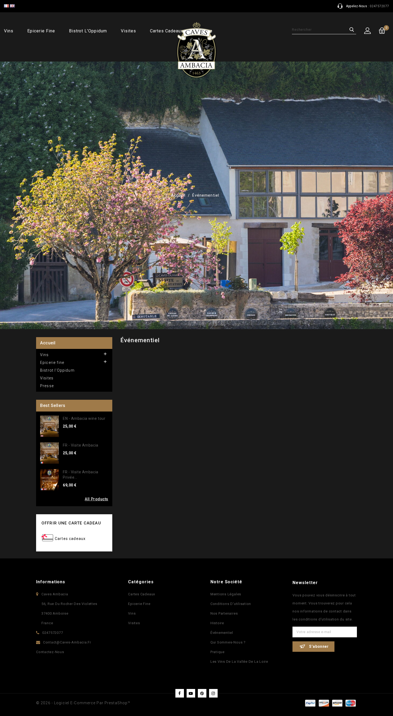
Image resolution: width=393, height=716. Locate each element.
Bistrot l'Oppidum (88, 30)
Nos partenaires (224, 613)
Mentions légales (225, 594)
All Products (96, 499)
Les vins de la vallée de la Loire (239, 662)
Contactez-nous (50, 652)
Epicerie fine (41, 30)
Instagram (213, 693)
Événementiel (221, 633)
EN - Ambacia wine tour (84, 418)
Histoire (217, 623)
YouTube (191, 693)
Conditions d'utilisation (230, 604)
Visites (128, 30)
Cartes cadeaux (70, 538)
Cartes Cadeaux (141, 594)
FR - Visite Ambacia (80, 445)
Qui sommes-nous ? (228, 642)
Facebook (179, 693)
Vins (8, 30)
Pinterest (202, 693)
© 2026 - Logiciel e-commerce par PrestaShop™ (83, 703)
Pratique (217, 652)
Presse (47, 386)
